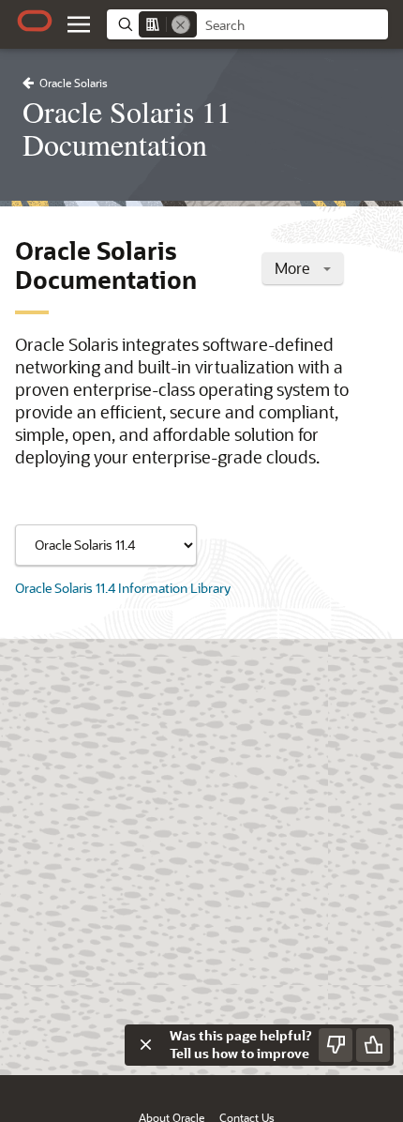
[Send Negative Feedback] (335, 1045)
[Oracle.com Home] (34, 20)
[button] (79, 24)
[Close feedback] (145, 1045)
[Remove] (181, 24)
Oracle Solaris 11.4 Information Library (123, 588)
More (294, 268)
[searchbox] (292, 25)
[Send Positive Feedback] (373, 1045)
